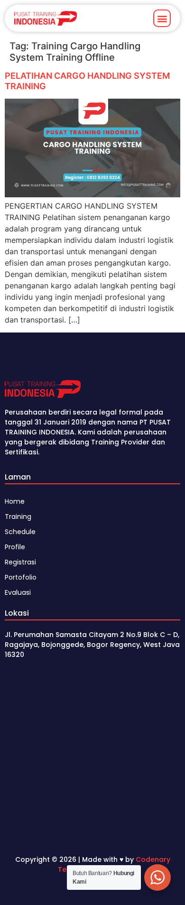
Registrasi (20, 562)
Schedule (20, 531)
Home (15, 501)
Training (18, 516)
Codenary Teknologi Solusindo (114, 864)
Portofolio (21, 577)
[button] (162, 18)
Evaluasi (18, 592)
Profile (15, 547)
